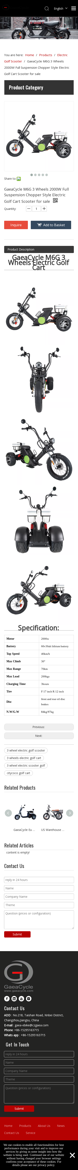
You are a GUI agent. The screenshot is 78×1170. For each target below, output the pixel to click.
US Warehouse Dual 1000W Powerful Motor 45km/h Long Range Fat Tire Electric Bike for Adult (53, 830)
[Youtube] (21, 998)
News (61, 1126)
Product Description (20, 249)
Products (25, 1126)
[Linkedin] (14, 998)
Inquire (16, 225)
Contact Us (11, 1133)
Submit (17, 934)
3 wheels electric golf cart (24, 758)
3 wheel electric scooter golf (26, 765)
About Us (44, 1126)
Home (8, 1126)
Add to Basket (54, 225)
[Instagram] (28, 998)
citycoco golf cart (18, 773)
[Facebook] (7, 998)
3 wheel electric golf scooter (26, 750)
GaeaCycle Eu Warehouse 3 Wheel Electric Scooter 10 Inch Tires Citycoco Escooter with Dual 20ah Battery (25, 830)
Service (30, 1133)
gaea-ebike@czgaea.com (31, 1025)
